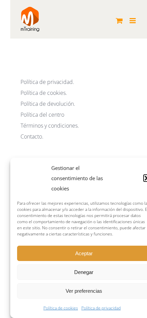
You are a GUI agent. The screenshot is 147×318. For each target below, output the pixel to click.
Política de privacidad (101, 308)
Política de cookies (60, 308)
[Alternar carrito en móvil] (119, 20)
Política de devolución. (48, 103)
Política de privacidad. (47, 82)
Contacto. (32, 136)
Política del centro (42, 114)
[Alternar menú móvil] (133, 20)
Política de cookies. (44, 93)
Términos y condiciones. (50, 125)
